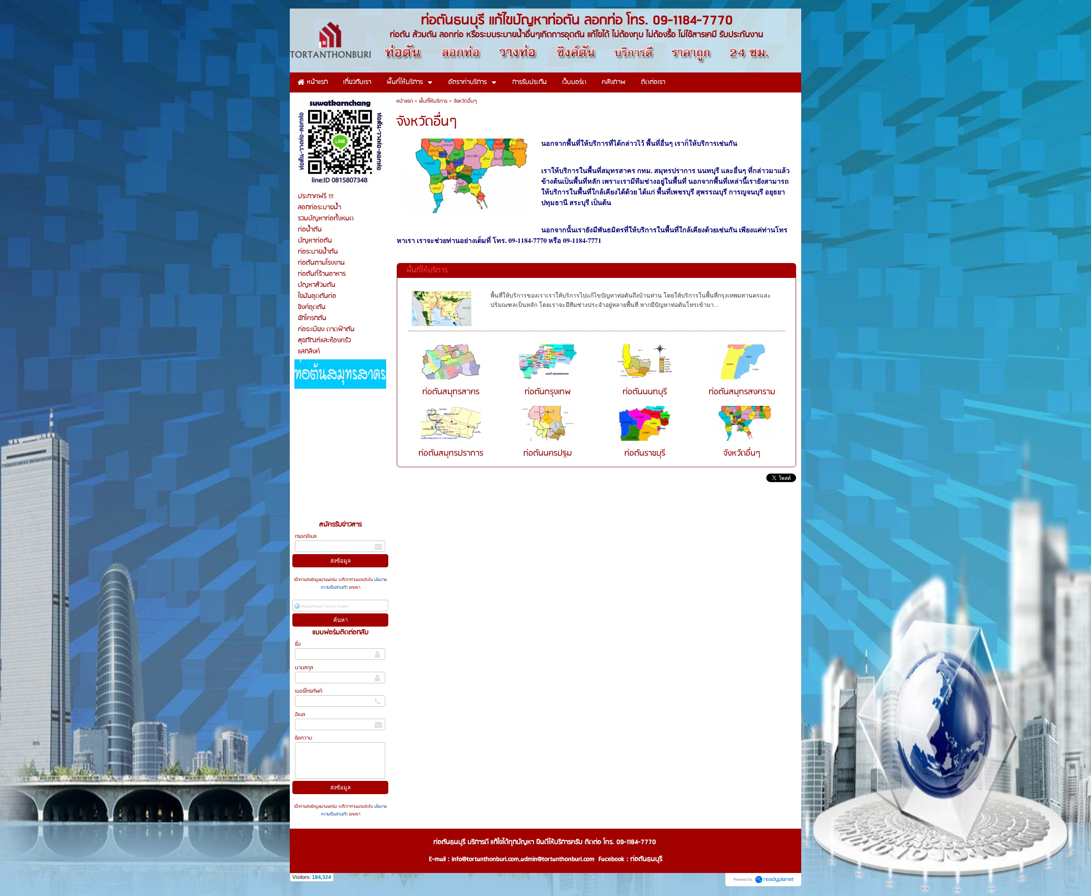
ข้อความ (303, 738)
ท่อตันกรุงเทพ (548, 392)
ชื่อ (298, 644)
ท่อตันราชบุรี (644, 453)
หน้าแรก (404, 101)
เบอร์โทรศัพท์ (308, 691)
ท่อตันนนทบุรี (645, 392)
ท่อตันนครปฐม (547, 453)
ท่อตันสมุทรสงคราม (742, 392)
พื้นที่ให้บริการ (433, 101)
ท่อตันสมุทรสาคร (450, 392)
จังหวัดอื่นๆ (741, 453)
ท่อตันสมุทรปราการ (451, 453)
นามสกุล (304, 667)
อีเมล (300, 714)
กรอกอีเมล (306, 536)
